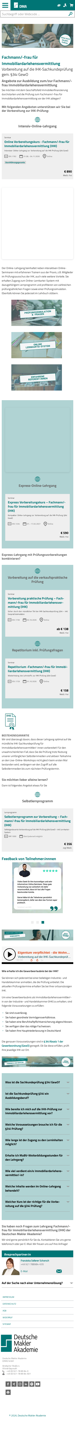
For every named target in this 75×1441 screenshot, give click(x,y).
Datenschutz (9, 1303)
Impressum (8, 1297)
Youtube (37, 1384)
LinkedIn (25, 1384)
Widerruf (8, 1317)
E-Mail (24, 1271)
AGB (4, 1310)
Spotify (31, 1384)
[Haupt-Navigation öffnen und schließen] (5, 5)
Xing (14, 1384)
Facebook (8, 1384)
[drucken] (8, 1392)
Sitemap (7, 1324)
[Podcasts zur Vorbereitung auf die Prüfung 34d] (37, 935)
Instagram (19, 1384)
